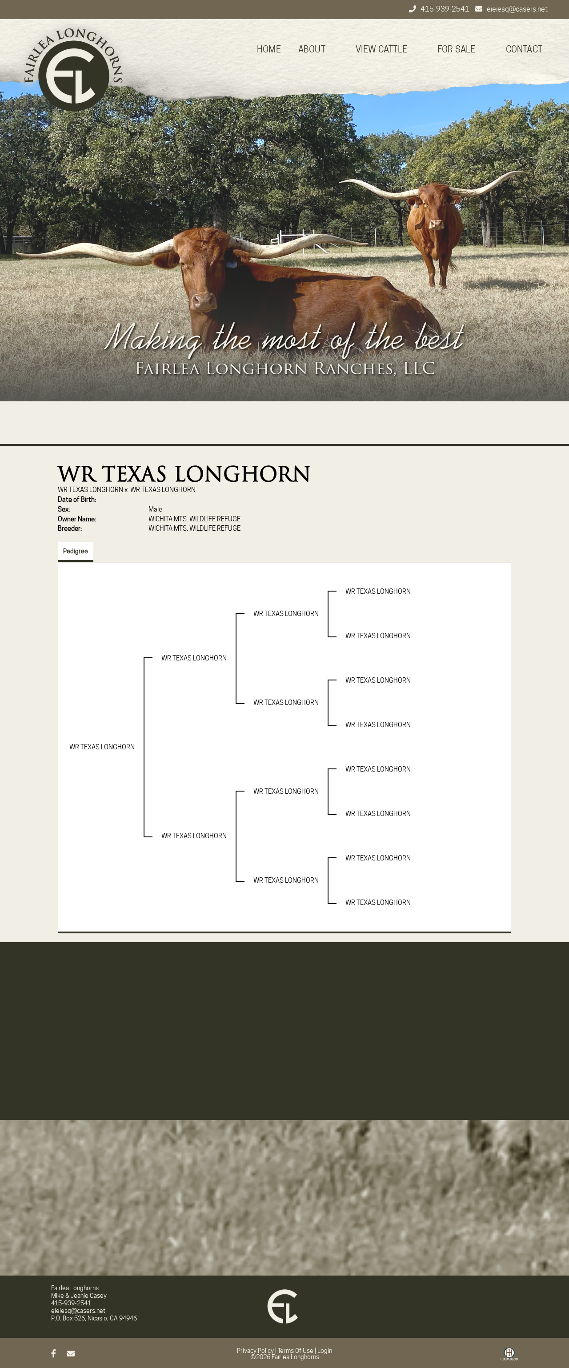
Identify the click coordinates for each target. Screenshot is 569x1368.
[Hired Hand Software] (509, 1357)
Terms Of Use (295, 1350)
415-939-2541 (446, 9)
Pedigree (75, 551)
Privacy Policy (255, 1350)
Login (324, 1350)
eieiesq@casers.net (517, 9)
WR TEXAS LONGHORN (90, 490)
